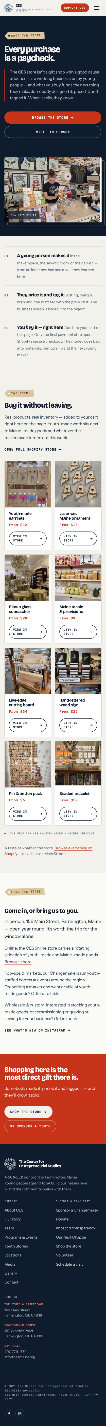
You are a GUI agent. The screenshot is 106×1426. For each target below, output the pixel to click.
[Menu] (96, 8)
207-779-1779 (15, 1352)
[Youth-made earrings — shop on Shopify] (28, 484)
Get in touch (65, 1018)
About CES (13, 1210)
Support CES (75, 7)
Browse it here (17, 961)
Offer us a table (45, 993)
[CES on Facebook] (8, 1413)
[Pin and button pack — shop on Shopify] (28, 764)
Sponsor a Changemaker (77, 1210)
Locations (12, 1255)
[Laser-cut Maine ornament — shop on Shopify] (78, 484)
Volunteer (64, 1255)
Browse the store (50, 117)
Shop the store (26, 1111)
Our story (12, 1219)
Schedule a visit (69, 1264)
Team (9, 1228)
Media (9, 1264)
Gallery (10, 1273)
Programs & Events (20, 1237)
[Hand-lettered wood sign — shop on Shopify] (78, 671)
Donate (62, 1219)
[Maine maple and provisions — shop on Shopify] (78, 578)
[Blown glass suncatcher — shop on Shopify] (28, 578)
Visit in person (53, 132)
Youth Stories (16, 1246)
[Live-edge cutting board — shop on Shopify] (28, 671)
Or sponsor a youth (30, 1126)
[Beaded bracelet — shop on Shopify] (78, 764)
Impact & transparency (75, 1228)
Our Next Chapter (71, 1237)
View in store (20, 538)
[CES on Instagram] (19, 1413)
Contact (11, 1282)
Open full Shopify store (30, 449)
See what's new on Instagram (34, 1030)
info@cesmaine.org (19, 1357)
